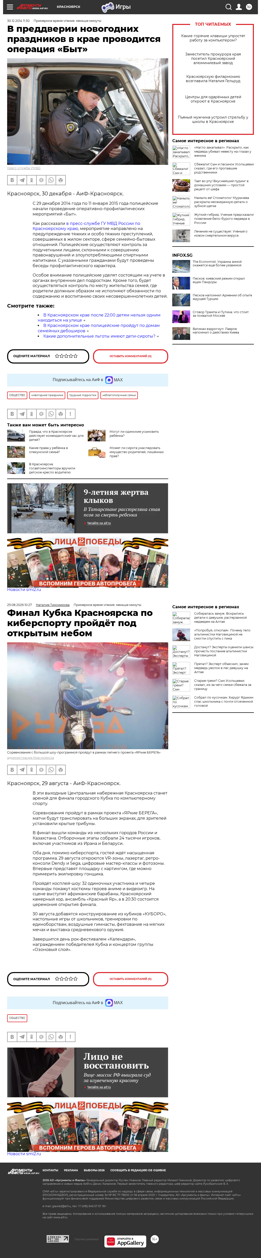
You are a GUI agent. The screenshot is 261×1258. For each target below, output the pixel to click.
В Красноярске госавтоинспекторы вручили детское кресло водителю (52, 468)
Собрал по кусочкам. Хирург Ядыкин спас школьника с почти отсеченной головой (223, 701)
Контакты (50, 1170)
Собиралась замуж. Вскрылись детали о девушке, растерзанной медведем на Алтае (220, 618)
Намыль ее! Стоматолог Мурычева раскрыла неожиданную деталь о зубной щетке (221, 202)
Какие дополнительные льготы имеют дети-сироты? (99, 336)
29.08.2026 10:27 (19, 605)
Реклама (71, 1170)
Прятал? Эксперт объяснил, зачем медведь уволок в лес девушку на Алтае (221, 668)
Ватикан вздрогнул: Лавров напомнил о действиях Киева (216, 330)
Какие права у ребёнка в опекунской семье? (48, 450)
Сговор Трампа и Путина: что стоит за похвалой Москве (221, 313)
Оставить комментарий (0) (131, 356)
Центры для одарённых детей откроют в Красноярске (213, 99)
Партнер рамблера (86, 1239)
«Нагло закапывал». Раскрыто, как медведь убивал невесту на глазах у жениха (222, 151)
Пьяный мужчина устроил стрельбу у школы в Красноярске (213, 119)
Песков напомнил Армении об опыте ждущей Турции (222, 297)
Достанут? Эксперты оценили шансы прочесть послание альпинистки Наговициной (223, 651)
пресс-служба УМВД (24, 168)
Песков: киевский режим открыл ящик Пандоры (219, 280)
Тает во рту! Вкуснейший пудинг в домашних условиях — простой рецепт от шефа (221, 185)
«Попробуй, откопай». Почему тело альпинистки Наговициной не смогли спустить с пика (222, 634)
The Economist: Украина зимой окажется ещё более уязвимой (217, 263)
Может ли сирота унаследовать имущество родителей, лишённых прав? (137, 452)
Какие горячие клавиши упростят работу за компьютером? (213, 38)
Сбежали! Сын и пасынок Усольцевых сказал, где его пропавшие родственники (224, 168)
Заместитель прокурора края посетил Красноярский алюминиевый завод (213, 58)
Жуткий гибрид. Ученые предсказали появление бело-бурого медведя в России (224, 219)
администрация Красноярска (30, 758)
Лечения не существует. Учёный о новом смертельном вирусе (220, 233)
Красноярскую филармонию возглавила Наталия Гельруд (213, 79)
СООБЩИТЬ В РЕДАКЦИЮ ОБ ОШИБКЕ (138, 1170)
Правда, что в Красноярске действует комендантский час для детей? (56, 436)
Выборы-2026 (94, 1170)
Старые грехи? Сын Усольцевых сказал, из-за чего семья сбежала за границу (222, 685)
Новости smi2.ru (24, 589)
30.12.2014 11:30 (18, 21)
